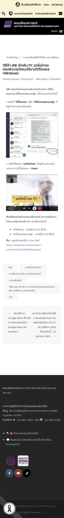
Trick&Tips (12, 57)
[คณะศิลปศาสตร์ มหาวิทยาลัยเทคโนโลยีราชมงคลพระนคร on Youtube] (18, 473)
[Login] (60, 13)
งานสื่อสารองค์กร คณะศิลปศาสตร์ (25, 273)
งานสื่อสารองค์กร (33, 267)
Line (10, 267)
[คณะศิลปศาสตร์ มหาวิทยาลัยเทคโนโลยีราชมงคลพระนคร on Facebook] (9, 473)
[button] (54, 31)
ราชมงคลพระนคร (45, 13)
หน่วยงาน (57, 4)
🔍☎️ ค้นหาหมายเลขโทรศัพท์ (22, 433)
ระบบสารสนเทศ (23, 13)
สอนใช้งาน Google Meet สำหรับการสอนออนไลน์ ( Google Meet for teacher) (19, 322)
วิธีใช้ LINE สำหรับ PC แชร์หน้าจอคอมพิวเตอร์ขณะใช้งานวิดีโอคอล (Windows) (32, 288)
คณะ (46, 4)
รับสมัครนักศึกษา (31, 4)
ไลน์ (10, 297)
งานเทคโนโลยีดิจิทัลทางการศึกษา (41, 57)
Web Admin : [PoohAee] (48, 78)
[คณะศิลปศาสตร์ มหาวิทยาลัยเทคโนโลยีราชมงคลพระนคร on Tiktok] (27, 473)
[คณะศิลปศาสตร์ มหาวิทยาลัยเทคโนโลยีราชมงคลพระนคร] (32, 24)
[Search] (3, 13)
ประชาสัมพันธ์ (15, 280)
